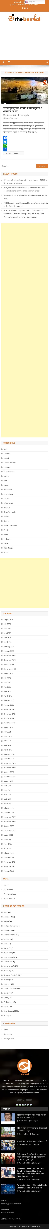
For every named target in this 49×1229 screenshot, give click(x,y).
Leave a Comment (11, 118)
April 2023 (7, 799)
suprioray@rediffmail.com (11, 1204)
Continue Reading (14, 153)
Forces (6, 485)
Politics (6, 516)
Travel (6, 543)
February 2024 (9, 754)
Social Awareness (10, 525)
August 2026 (8, 620)
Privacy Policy (33, 5)
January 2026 (9, 651)
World (6, 552)
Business (7, 454)
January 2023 (9, 813)
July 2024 (7, 732)
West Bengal (8, 548)
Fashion (6, 476)
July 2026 (7, 624)
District (6, 458)
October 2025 (9, 665)
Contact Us (22, 5)
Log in (6, 885)
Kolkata (6, 499)
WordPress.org (9, 898)
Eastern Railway (10, 463)
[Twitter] (24, 142)
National (7, 507)
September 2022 (10, 831)
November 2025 (10, 660)
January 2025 (9, 705)
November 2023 (10, 768)
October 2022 (9, 826)
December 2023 (10, 763)
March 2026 (8, 642)
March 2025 (8, 696)
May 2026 (7, 633)
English (31, 2)
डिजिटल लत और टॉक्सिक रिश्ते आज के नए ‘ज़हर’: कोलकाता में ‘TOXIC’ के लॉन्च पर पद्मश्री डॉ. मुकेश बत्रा (25, 181)
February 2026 (9, 647)
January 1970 (9, 871)
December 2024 (10, 709)
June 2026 (8, 629)
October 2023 (9, 772)
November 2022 (10, 822)
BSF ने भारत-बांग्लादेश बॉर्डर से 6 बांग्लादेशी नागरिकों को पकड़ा (32, 1129)
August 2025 (8, 673)
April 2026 (7, 638)
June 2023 (8, 790)
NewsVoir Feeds (10, 512)
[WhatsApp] (24, 146)
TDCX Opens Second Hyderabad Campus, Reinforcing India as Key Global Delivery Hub (26, 204)
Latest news (8, 503)
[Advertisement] (24, 45)
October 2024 (9, 718)
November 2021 (10, 866)
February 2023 (9, 808)
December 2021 (10, 862)
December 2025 (10, 656)
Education (7, 467)
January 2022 (9, 857)
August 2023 (8, 781)
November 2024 (10, 714)
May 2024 (7, 741)
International (8, 494)
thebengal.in (24, 115)
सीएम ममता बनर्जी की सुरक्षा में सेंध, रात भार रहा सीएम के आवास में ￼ (31, 1116)
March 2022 (8, 849)
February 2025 (9, 700)
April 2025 (7, 691)
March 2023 (8, 804)
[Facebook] (24, 138)
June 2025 (8, 683)
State (6, 534)
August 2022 (8, 835)
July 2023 (7, 786)
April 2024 (7, 745)
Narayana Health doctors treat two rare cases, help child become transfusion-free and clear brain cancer (24, 189)
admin (37, 1144)
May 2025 (7, 687)
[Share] (24, 149)
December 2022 (10, 817)
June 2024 (8, 736)
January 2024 (9, 759)
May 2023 (7, 795)
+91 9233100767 (14, 1219)
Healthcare (8, 489)
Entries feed (8, 889)
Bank (5, 449)
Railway (6, 521)
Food (5, 481)
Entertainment (9, 472)
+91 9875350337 (7, 1213)
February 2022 (9, 853)
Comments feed (10, 894)
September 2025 (10, 669)
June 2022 (8, 844)
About (13, 5)
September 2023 (10, 777)
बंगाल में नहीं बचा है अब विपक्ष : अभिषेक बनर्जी (32, 1141)
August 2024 (8, 727)
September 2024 (10, 723)
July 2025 (7, 678)
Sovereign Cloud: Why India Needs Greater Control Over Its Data (25, 196)
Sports (6, 530)
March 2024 (8, 750)
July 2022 (7, 839)
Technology (8, 539)
